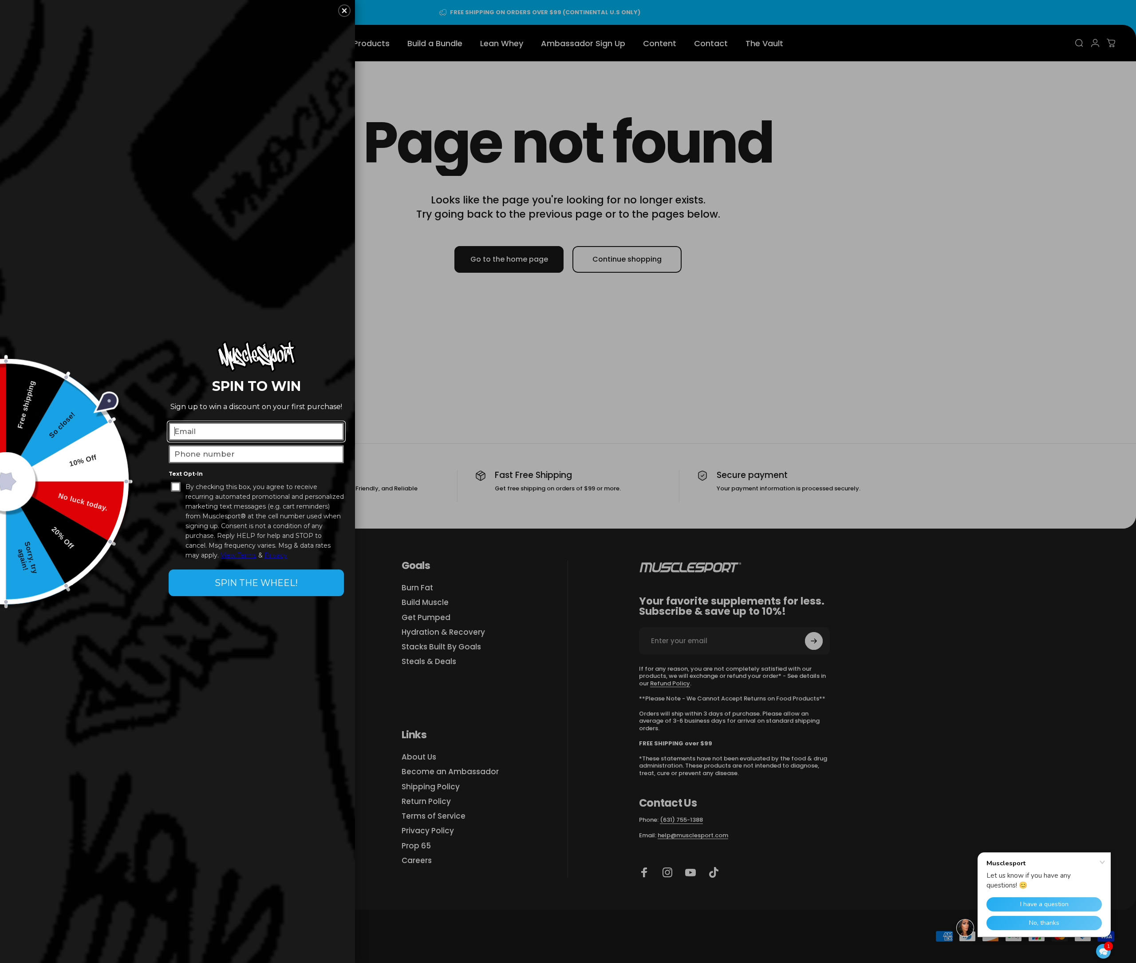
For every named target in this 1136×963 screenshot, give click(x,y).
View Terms (238, 555)
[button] (1103, 951)
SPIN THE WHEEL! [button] (256, 582)
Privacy (275, 555)
